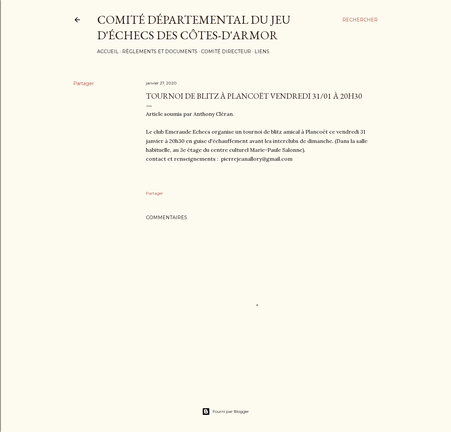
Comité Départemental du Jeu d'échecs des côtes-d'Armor (194, 27)
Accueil (108, 51)
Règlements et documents (159, 51)
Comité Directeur (226, 51)
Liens (262, 51)
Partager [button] (83, 83)
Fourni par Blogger (231, 411)
